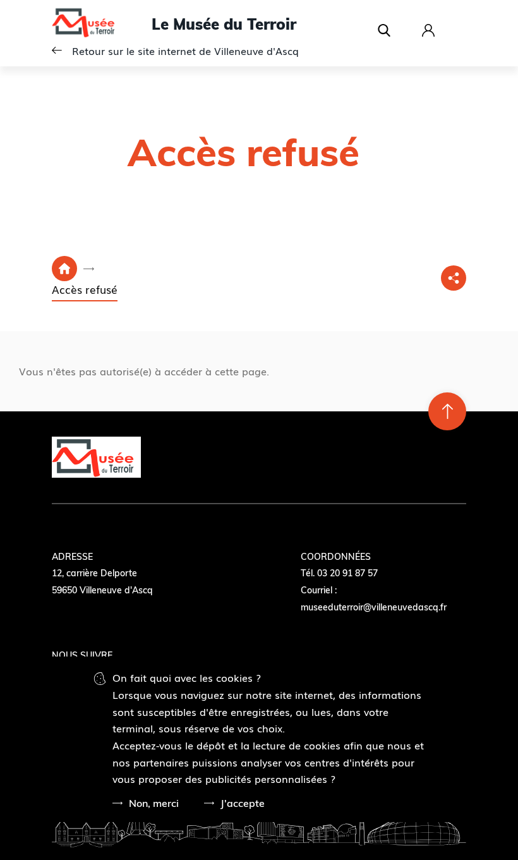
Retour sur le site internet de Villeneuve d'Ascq (185, 50)
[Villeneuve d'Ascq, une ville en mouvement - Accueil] (102, 24)
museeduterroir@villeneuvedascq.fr (374, 607)
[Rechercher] (387, 30)
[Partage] (453, 278)
